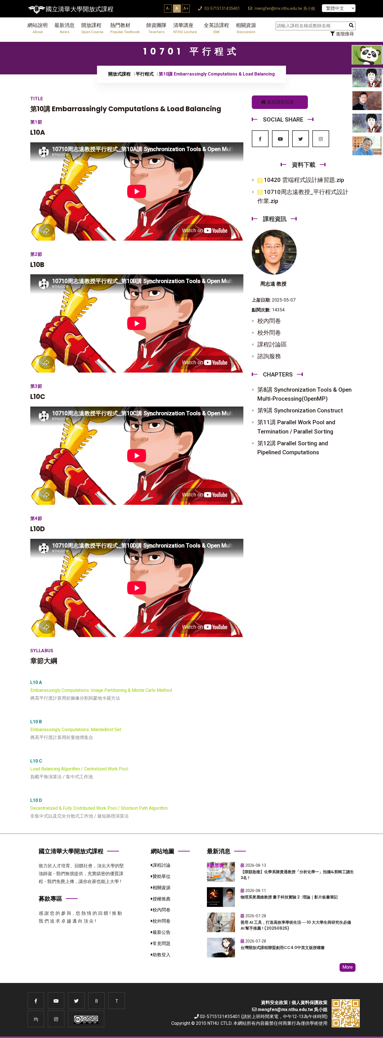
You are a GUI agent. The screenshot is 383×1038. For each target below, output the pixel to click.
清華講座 (185, 28)
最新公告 (161, 932)
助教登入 (161, 954)
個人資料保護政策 (309, 1002)
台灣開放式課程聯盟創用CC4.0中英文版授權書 (283, 947)
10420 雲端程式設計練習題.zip (303, 180)
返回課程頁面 (280, 102)
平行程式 (145, 74)
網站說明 (37, 28)
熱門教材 (125, 28)
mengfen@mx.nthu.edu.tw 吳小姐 (284, 8)
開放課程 (92, 28)
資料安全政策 (274, 1002)
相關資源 (246, 28)
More (347, 967)
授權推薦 (161, 899)
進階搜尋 (344, 33)
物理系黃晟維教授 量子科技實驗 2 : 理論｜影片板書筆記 (289, 897)
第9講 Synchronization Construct (300, 410)
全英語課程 (216, 28)
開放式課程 (119, 74)
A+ (185, 8)
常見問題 (161, 943)
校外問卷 (269, 332)
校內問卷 (269, 321)
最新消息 (64, 28)
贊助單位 (161, 876)
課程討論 (161, 865)
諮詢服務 (269, 356)
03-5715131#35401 (221, 8)
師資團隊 (156, 28)
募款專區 (50, 899)
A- (168, 8)
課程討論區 (272, 344)
